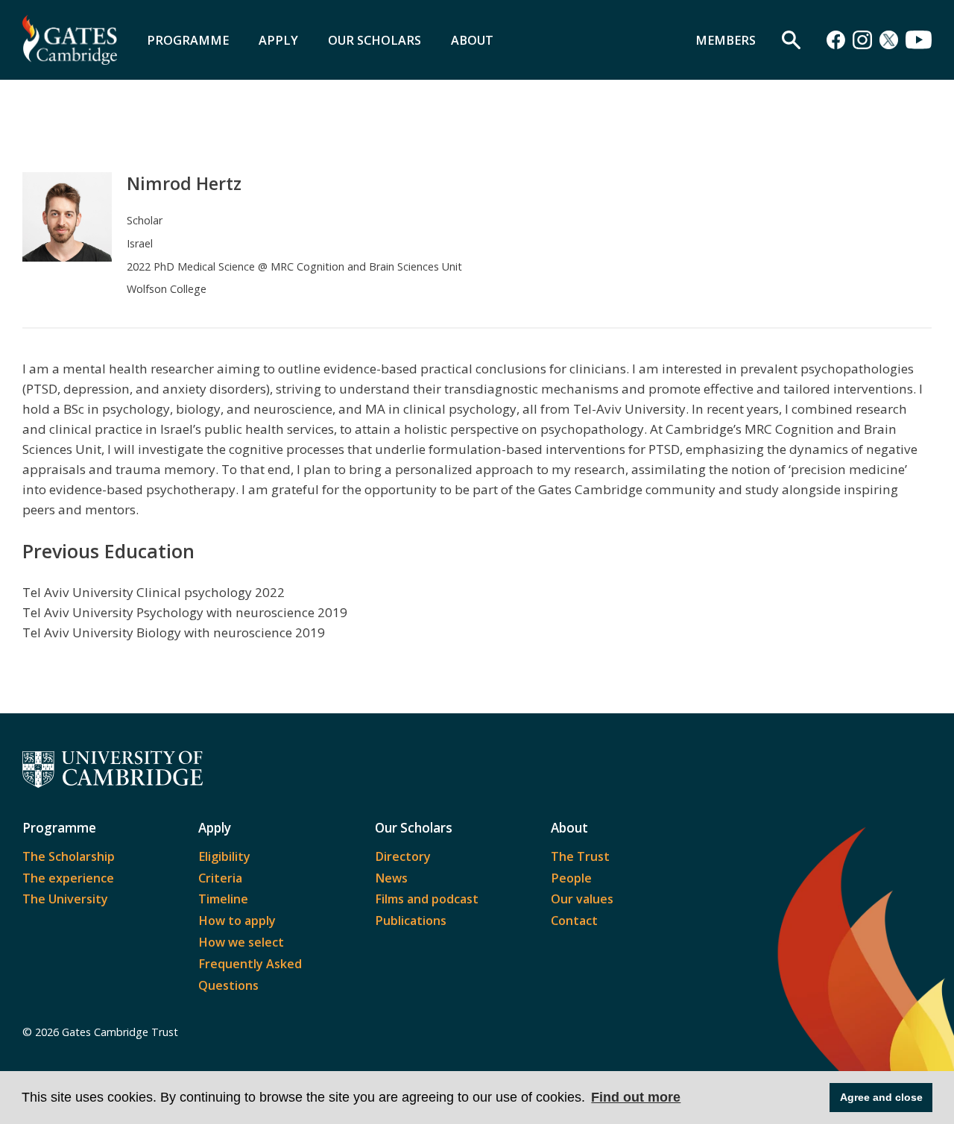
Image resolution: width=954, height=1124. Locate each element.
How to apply (237, 920)
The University (65, 899)
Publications (410, 920)
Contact (574, 920)
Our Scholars (374, 40)
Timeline (223, 899)
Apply (278, 40)
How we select (241, 942)
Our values (582, 899)
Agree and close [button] (881, 1097)
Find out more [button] (635, 1097)
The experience (68, 878)
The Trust (580, 856)
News (391, 878)
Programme (188, 40)
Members (725, 40)
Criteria (220, 878)
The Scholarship (68, 856)
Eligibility (224, 856)
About (472, 40)
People (571, 878)
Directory (403, 856)
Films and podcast (426, 899)
